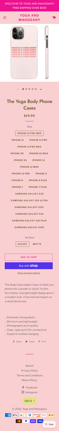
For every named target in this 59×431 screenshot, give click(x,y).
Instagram (31, 392)
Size (29, 126)
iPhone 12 (38, 160)
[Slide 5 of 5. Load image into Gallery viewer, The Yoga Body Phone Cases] (35, 89)
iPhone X (41, 173)
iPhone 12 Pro (21, 173)
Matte (37, 244)
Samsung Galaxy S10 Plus (29, 220)
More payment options (29, 273)
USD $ (28, 400)
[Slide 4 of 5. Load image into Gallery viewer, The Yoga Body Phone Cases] (32, 89)
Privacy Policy (29, 370)
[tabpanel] (29, 52)
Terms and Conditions (29, 375)
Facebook (31, 387)
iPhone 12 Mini (29, 167)
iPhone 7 (17, 187)
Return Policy (29, 380)
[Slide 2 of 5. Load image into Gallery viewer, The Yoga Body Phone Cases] (26, 89)
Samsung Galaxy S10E (29, 227)
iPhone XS (20, 160)
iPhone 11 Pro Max (29, 146)
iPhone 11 (18, 140)
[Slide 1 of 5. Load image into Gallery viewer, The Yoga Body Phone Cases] (23, 89)
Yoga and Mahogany (29, 18)
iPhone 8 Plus (38, 180)
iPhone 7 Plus (38, 187)
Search (29, 365)
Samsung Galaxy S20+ (29, 207)
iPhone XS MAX (38, 153)
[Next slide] (40, 89)
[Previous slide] (18, 89)
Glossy (22, 244)
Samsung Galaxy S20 (29, 193)
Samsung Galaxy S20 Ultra (29, 200)
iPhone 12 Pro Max (29, 133)
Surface (29, 237)
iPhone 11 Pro (38, 140)
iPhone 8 (17, 180)
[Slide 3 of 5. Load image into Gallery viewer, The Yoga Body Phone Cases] (29, 89)
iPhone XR (17, 153)
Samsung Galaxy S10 (29, 214)
